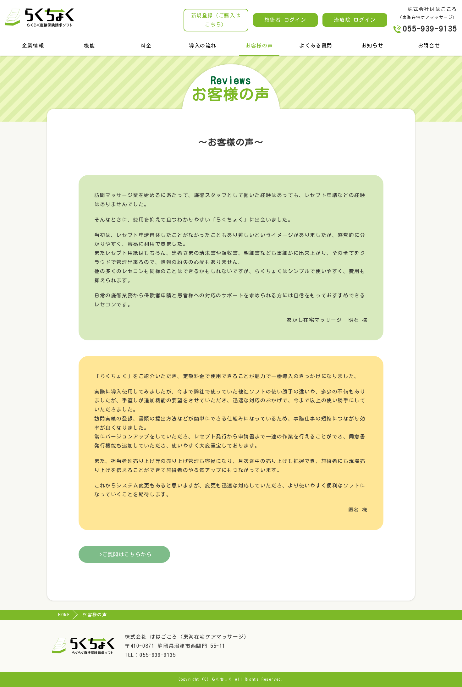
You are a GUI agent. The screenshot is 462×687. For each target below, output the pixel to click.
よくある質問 (316, 45)
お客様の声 (259, 45)
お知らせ (372, 45)
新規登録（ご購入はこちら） (216, 20)
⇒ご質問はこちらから (124, 554)
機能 (89, 45)
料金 (145, 45)
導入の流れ (203, 45)
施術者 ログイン (285, 19)
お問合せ (429, 45)
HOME (64, 615)
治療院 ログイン (355, 19)
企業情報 (33, 45)
